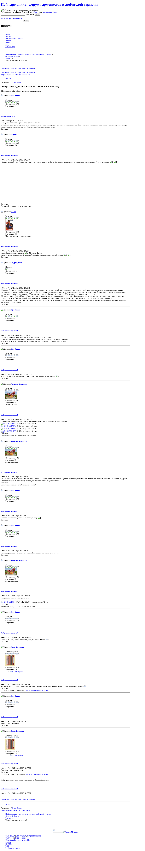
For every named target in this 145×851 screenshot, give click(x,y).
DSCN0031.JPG (10, 431)
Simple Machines (34, 836)
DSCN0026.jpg (9, 602)
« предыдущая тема (8, 74)
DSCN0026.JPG (10, 423)
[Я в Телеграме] (16, 671)
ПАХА (13, 212)
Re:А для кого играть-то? (9, 155)
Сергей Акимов (17, 647)
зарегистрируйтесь (49, 12)
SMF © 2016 (21, 836)
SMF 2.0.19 (10, 836)
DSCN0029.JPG (10, 426)
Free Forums (20, 838)
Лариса (14, 134)
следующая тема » (23, 74)
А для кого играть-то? (8, 116)
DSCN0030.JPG (10, 428)
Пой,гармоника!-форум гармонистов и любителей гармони (49, 4)
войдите (35, 12)
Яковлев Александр (19, 384)
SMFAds (8, 838)
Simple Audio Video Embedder (17, 840)
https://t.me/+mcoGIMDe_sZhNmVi (38, 690)
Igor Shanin (15, 95)
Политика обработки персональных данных (18, 68)
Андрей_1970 (16, 263)
